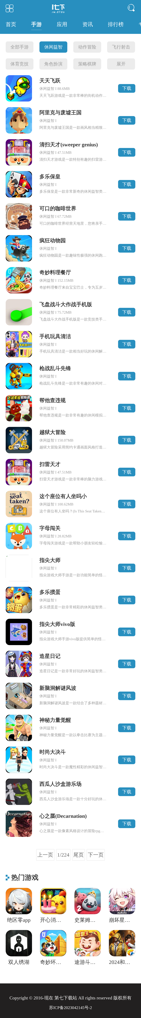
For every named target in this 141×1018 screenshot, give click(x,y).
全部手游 (19, 47)
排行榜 (116, 24)
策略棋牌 (87, 63)
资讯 (87, 24)
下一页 (96, 855)
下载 (126, 88)
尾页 (78, 855)
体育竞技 (19, 63)
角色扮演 (53, 63)
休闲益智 (53, 47)
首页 (11, 24)
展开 (121, 63)
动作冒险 (87, 47)
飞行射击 (121, 47)
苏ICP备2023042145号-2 (70, 1007)
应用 (62, 24)
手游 (36, 24)
